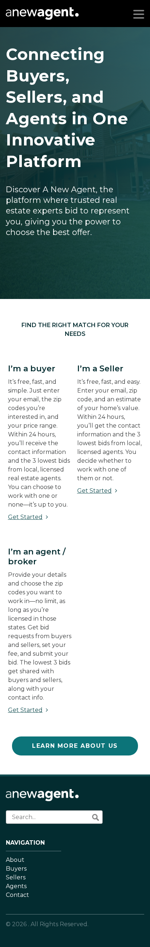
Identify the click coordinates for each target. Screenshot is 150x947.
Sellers (15, 877)
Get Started (25, 517)
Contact (17, 894)
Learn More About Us (75, 745)
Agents (16, 886)
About (15, 859)
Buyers (16, 868)
